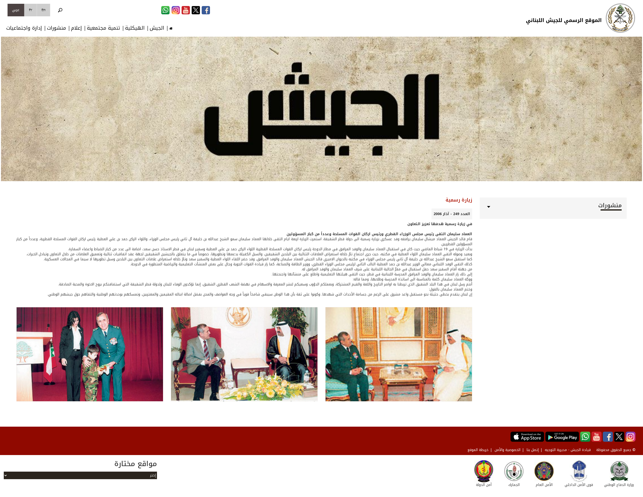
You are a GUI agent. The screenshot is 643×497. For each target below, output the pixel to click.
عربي (16, 10)
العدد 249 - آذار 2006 (452, 214)
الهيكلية (135, 28)
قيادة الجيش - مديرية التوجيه (568, 449)
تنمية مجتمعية (103, 28)
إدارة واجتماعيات (24, 28)
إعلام (76, 28)
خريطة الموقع (478, 449)
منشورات (56, 28)
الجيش (157, 28)
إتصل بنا (532, 449)
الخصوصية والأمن (507, 449)
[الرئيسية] (620, 18)
